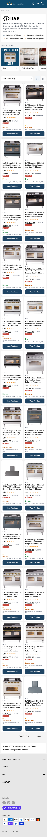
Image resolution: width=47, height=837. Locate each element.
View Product (12, 134)
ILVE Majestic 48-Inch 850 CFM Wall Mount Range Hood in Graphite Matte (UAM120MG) (12, 487)
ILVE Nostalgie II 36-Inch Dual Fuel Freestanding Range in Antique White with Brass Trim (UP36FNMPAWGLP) (12, 706)
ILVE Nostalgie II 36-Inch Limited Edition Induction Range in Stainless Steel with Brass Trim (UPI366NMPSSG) (34, 542)
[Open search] (33, 4)
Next (39, 736)
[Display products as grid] (37, 78)
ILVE (9, 11)
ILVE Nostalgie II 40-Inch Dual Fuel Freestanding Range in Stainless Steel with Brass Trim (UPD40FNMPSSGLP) (12, 433)
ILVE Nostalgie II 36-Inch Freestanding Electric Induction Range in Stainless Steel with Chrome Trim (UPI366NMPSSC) (34, 380)
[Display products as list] (43, 78)
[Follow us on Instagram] (8, 802)
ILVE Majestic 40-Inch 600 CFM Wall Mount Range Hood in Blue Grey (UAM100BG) (34, 703)
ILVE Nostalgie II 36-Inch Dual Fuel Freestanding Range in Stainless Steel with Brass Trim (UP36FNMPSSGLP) (12, 113)
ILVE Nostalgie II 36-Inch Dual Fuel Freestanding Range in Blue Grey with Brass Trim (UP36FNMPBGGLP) (34, 433)
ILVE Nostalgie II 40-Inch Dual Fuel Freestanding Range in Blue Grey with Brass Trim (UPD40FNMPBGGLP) (12, 165)
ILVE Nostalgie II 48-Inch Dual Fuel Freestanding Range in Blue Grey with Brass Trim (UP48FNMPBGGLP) (12, 537)
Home (3, 11)
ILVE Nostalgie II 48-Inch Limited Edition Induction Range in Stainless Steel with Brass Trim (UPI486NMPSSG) (12, 267)
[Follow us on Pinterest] (13, 802)
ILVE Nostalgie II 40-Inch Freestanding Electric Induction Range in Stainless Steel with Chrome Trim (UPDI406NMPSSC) (34, 595)
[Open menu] (3, 4)
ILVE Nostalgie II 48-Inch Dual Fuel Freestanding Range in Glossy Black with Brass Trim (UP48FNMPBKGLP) (34, 107)
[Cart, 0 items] (42, 3)
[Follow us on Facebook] (4, 802)
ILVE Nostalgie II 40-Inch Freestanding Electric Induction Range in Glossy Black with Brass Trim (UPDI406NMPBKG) (12, 649)
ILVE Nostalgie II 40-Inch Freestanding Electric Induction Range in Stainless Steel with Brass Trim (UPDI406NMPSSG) (12, 595)
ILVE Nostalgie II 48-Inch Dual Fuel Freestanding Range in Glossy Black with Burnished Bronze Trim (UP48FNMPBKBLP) (34, 215)
